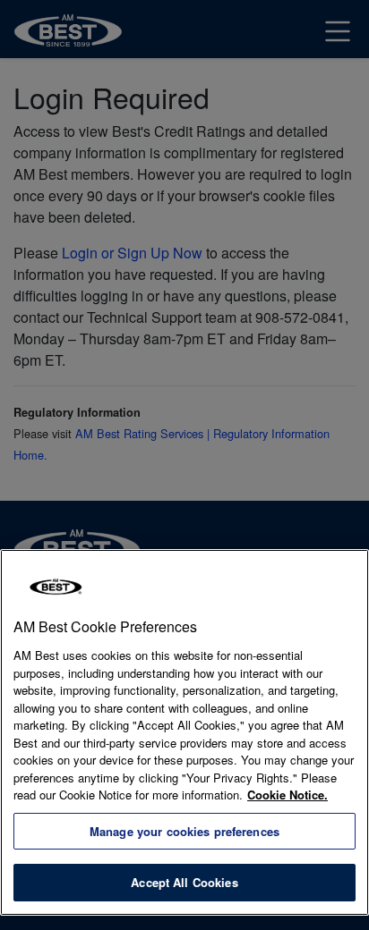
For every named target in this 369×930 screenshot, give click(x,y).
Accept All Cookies (184, 882)
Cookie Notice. (287, 794)
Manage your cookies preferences (184, 831)
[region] (184, 732)
